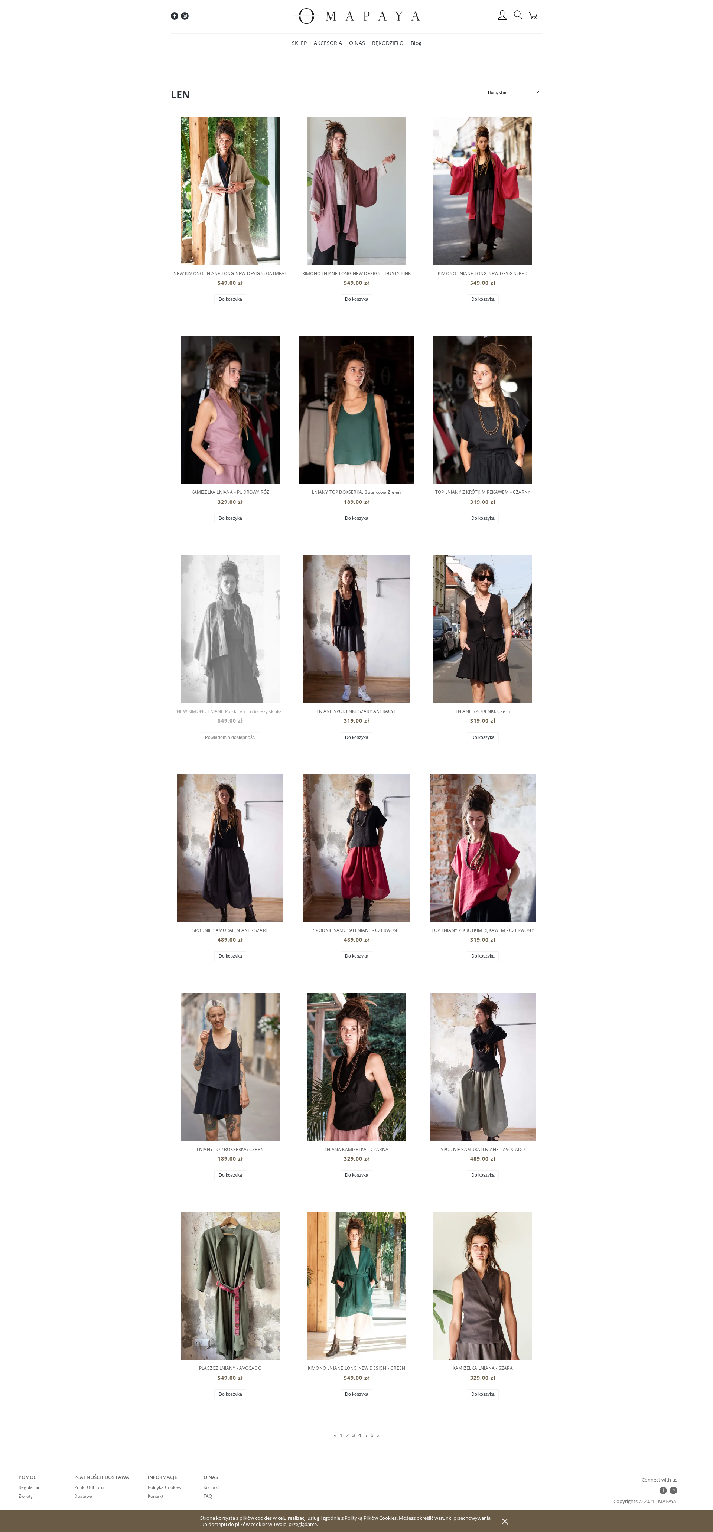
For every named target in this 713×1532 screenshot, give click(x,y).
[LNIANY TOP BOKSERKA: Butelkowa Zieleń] (356, 410)
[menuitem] (299, 43)
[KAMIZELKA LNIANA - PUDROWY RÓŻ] (230, 410)
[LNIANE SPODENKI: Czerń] (482, 629)
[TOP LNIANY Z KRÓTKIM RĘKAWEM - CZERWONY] (482, 848)
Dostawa (83, 1496)
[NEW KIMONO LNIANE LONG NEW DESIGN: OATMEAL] (230, 191)
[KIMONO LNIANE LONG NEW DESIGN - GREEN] (356, 1286)
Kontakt (155, 1496)
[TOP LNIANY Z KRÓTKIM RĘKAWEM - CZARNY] (482, 410)
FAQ (208, 1496)
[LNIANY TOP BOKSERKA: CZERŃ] (230, 1067)
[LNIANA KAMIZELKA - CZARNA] (356, 1067)
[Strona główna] (356, 16)
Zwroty (26, 1496)
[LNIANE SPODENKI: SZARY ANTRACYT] (356, 629)
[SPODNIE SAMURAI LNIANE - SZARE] (230, 848)
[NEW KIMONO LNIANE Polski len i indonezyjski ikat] (230, 629)
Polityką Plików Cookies (371, 1518)
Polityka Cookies (164, 1487)
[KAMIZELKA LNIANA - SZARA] (482, 1286)
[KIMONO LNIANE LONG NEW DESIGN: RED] (482, 191)
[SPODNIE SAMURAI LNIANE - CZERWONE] (356, 848)
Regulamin (29, 1487)
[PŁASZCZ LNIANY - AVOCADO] (230, 1286)
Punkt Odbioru (89, 1487)
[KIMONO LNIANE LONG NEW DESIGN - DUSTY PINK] (356, 191)
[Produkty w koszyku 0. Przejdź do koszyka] (534, 20)
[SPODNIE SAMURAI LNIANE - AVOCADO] (482, 1067)
